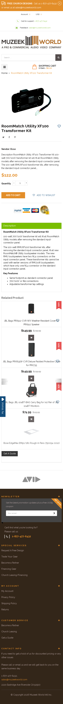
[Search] (58, 57)
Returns (5, 609)
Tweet (3, 137)
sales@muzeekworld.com (14, 679)
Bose (13, 149)
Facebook (9, 137)
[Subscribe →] (54, 513)
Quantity (6, 183)
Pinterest (15, 137)
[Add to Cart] (31, 338)
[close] (60, 4)
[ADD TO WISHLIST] (59, 126)
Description (9, 226)
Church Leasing (9, 631)
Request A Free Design (12, 550)
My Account (7, 591)
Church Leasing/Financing (14, 575)
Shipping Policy (9, 603)
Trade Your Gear (9, 556)
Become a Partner (10, 563)
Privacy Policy (8, 597)
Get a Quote (7, 637)
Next (58, 381)
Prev (5, 381)
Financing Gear (8, 569)
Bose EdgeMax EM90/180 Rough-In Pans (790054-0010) (32, 443)
